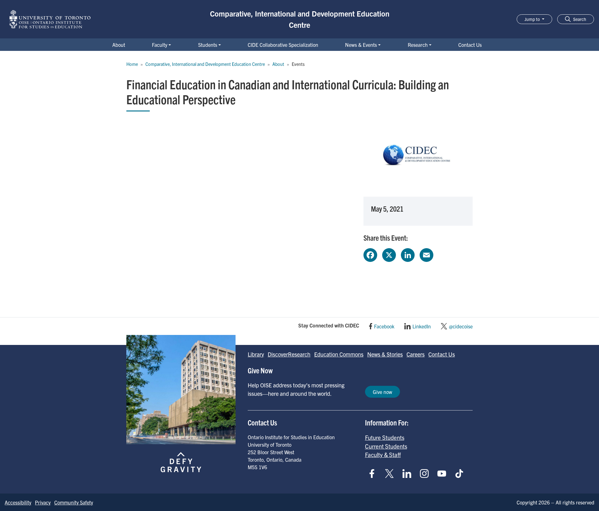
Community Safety (73, 502)
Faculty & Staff (383, 454)
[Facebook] (370, 254)
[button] (575, 19)
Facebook (384, 326)
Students (207, 45)
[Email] (426, 254)
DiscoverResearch (289, 354)
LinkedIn (421, 326)
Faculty (159, 45)
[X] (389, 254)
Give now (382, 392)
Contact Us (470, 45)
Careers (416, 354)
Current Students (386, 446)
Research (418, 45)
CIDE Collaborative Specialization (283, 45)
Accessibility (18, 502)
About (118, 45)
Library (256, 354)
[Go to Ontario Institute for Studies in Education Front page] (49, 19)
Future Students (384, 437)
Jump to (532, 19)
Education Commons (338, 354)
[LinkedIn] (408, 254)
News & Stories (385, 354)
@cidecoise (461, 326)
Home (132, 64)
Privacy (43, 502)
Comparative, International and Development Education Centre (299, 19)
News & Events (361, 45)
